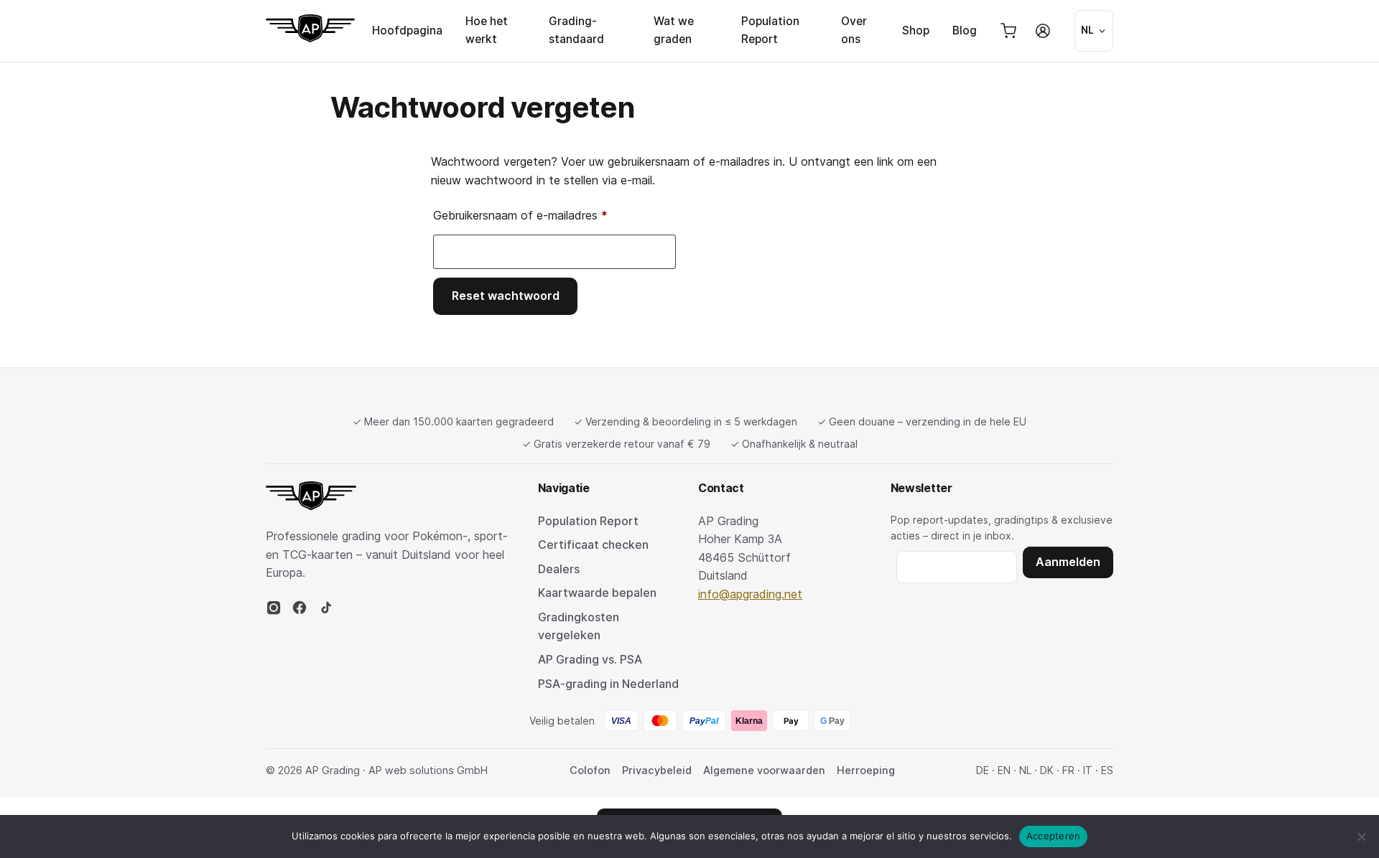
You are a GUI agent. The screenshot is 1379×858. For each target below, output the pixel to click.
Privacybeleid (657, 770)
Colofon (590, 770)
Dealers (559, 569)
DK (1047, 770)
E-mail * (956, 565)
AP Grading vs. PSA (590, 659)
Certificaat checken (593, 544)
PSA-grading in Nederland (608, 683)
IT (1087, 770)
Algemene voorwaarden (764, 770)
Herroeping (866, 770)
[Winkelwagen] (1008, 31)
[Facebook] (299, 611)
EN (1004, 770)
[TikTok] (325, 611)
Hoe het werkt (486, 30)
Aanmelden (1068, 562)
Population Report (770, 30)
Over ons (854, 30)
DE (982, 770)
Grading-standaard (576, 30)
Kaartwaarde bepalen (597, 592)
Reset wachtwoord (506, 295)
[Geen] (1361, 836)
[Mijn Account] (1043, 31)
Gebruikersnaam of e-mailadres (538, 214)
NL (1025, 770)
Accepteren (1053, 836)
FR (1068, 770)
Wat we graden (674, 30)
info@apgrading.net (750, 594)
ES (1107, 770)
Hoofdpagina (407, 30)
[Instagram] (274, 611)
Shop (915, 30)
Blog (964, 30)
